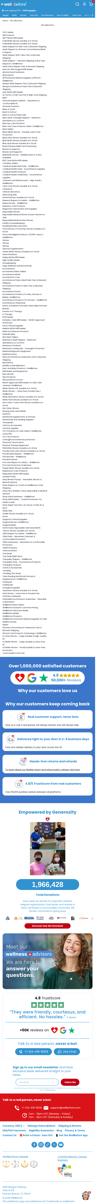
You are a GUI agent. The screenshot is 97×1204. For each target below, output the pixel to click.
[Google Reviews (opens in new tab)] (31, 677)
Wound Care (90, 15)
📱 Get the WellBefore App (71, 1135)
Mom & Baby (63, 15)
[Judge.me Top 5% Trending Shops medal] (34, 1164)
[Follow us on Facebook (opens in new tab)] (34, 1144)
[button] (2, 4)
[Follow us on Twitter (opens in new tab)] (54, 1144)
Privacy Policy (50, 1090)
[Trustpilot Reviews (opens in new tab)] (43, 677)
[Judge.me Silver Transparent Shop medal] (15, 1164)
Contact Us (10, 1135)
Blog (59, 1130)
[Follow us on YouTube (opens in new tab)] (61, 1144)
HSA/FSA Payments (14, 1130)
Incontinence (47, 15)
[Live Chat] (47, 961)
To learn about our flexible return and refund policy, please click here (42, 769)
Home (5, 20)
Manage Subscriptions (41, 1126)
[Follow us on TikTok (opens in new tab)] (47, 1144)
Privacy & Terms (75, 1130)
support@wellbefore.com (65, 1107)
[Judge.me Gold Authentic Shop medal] (6, 1164)
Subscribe (70, 1082)
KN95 (14, 15)
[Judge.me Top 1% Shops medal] (24, 1164)
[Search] (77, 4)
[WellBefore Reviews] (20, 677)
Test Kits (34, 15)
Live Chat (69, 1052)
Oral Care (76, 15)
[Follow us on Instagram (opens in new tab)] (41, 1144)
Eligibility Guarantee (41, 1130)
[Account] (84, 4)
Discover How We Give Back (47, 925)
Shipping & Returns (69, 1126)
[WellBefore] (15, 4)
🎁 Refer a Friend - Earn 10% (36, 1135)
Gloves (23, 15)
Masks (6, 15)
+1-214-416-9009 (36, 1052)
